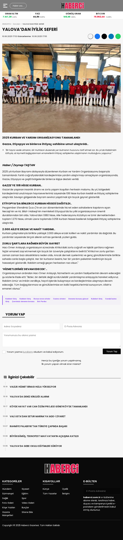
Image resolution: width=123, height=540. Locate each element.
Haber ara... (18, 5)
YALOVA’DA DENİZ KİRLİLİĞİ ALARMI (29, 396)
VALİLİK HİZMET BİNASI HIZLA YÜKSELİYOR (33, 386)
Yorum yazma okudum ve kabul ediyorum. (35, 351)
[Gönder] (117, 490)
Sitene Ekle (27, 512)
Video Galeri (28, 502)
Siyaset (25, 488)
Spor (24, 498)
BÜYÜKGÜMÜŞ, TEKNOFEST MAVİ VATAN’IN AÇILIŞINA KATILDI (44, 436)
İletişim (66, 493)
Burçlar (25, 507)
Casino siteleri (59, 299)
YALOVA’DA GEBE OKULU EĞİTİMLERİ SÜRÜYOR (36, 446)
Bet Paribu (41, 301)
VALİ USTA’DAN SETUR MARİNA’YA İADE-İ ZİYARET (38, 416)
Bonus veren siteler (42, 299)
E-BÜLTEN (90, 481)
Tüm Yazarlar (50, 493)
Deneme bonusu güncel (78, 299)
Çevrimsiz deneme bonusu (23, 301)
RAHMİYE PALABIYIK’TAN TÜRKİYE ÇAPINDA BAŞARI (38, 426)
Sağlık (5, 498)
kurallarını (28, 351)
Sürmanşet (8, 493)
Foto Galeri (8, 502)
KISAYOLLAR (51, 481)
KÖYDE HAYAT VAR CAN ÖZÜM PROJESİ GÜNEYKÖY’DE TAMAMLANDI (48, 406)
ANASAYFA (6, 24)
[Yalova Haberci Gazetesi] (72, 5)
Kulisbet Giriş (11, 299)
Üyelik (65, 488)
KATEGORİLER (12, 481)
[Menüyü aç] (5, 6)
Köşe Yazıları (8, 507)
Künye (46, 488)
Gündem (16, 24)
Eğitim (25, 493)
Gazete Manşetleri (7, 514)
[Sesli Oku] (90, 36)
